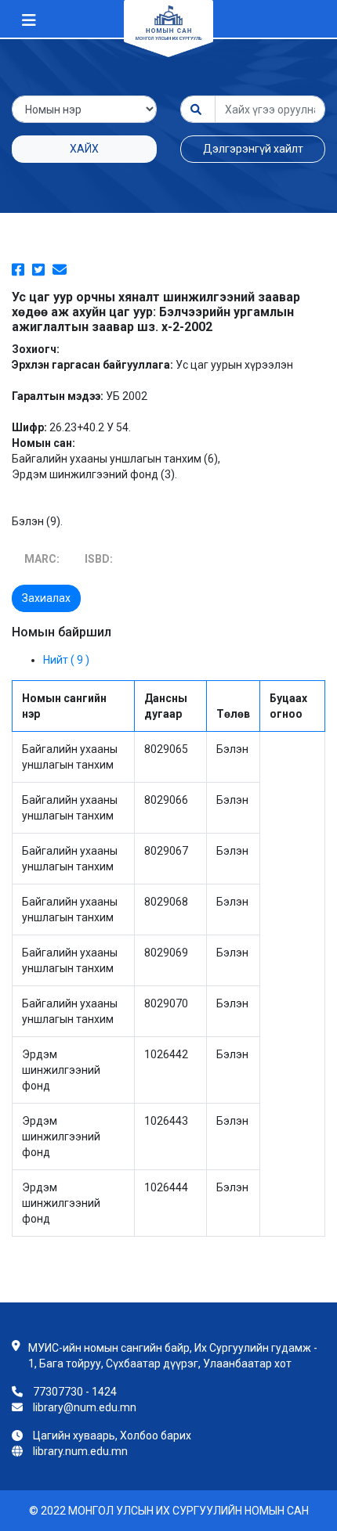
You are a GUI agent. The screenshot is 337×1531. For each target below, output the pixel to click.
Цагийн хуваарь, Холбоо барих (112, 1435)
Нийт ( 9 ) (66, 660)
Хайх (84, 148)
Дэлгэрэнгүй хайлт (253, 148)
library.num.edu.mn (80, 1451)
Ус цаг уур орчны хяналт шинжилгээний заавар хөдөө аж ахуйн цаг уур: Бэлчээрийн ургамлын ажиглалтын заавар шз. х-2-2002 (156, 312)
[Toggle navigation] (29, 20)
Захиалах (46, 598)
